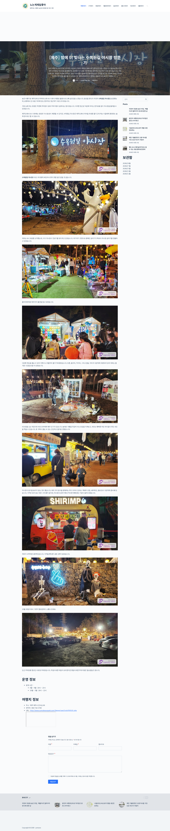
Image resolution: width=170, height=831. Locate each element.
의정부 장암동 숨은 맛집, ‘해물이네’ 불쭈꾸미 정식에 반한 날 (138, 110)
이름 (50, 744)
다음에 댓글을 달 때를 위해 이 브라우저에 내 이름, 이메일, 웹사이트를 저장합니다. (73, 776)
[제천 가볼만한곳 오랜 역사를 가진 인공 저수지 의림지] (125, 138)
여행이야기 (83, 6)
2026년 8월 (127, 163)
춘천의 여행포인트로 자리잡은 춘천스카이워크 (138, 119)
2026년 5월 (127, 168)
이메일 (76, 744)
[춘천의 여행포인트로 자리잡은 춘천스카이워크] (125, 119)
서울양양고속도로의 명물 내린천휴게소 (104, 804)
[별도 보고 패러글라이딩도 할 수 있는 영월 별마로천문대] (125, 148)
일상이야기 (116, 6)
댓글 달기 (51, 754)
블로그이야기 (124, 6)
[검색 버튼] (146, 99)
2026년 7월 (127, 166)
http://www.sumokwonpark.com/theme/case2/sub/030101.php (53, 710)
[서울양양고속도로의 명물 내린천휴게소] (125, 129)
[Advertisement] (85, 26)
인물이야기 (141, 6)
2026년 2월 (127, 173)
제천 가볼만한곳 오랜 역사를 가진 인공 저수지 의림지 (138, 138)
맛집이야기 (98, 6)
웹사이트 (101, 744)
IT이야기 (91, 6)
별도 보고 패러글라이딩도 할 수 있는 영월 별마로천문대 (138, 148)
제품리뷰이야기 (107, 6)
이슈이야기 (133, 6)
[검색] (147, 6)
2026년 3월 (127, 171)
